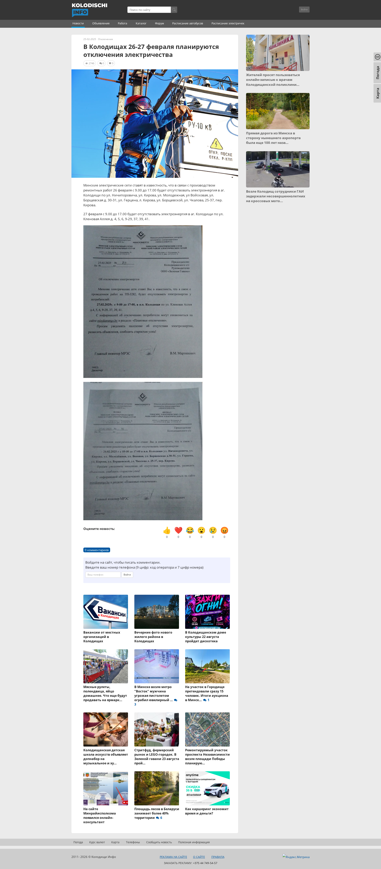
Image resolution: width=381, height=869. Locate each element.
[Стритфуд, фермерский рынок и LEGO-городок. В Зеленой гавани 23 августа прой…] (156, 729)
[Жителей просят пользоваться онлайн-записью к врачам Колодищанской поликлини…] (278, 53)
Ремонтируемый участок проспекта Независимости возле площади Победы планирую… (207, 756)
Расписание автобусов (187, 23)
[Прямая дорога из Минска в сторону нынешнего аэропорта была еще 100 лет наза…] (278, 111)
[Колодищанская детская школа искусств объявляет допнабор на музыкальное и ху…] (105, 729)
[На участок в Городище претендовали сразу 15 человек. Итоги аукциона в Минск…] (207, 666)
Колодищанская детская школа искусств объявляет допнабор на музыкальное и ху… (105, 756)
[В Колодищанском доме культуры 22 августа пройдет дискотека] (207, 612)
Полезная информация (194, 842)
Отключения (105, 39)
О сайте (199, 857)
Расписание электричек (228, 23)
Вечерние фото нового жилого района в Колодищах (153, 636)
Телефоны (133, 842)
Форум (159, 23)
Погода (78, 842)
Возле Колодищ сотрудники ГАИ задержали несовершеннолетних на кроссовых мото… (275, 196)
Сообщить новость (159, 842)
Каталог (141, 23)
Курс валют (97, 842)
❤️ (178, 532)
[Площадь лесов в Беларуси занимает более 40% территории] (156, 788)
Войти (304, 9)
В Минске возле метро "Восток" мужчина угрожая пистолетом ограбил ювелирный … (154, 695)
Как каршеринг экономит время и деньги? (207, 811)
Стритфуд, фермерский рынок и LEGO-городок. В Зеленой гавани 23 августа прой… (156, 756)
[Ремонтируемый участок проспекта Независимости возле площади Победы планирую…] (207, 729)
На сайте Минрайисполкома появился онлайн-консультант (99, 815)
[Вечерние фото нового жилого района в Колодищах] (156, 612)
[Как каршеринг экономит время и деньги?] (207, 788)
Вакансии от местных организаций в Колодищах (101, 636)
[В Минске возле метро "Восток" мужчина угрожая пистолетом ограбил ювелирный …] (156, 666)
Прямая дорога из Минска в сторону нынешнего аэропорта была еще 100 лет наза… (273, 138)
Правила (217, 857)
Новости (78, 23)
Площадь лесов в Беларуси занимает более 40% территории (156, 813)
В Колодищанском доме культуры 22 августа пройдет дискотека (205, 636)
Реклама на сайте (173, 857)
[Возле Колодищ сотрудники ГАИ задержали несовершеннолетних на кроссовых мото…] (278, 169)
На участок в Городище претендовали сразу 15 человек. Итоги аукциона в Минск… (206, 693)
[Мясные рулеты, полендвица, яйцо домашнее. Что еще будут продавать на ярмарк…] (105, 666)
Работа (122, 23)
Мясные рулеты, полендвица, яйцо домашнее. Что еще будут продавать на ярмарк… (105, 693)
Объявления (101, 23)
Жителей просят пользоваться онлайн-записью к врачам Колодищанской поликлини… (273, 80)
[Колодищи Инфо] (89, 10)
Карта (115, 842)
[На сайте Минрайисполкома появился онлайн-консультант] (105, 788)
